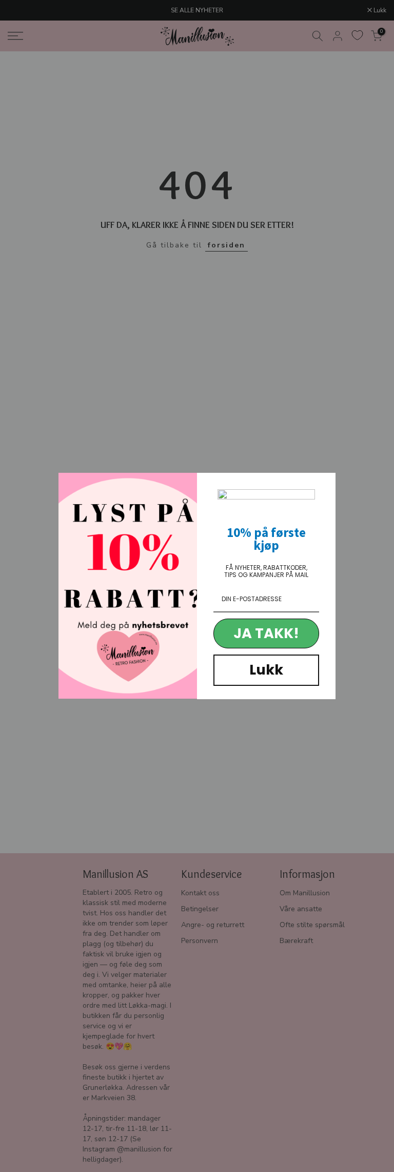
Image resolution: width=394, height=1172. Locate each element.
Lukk (266, 669)
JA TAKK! (266, 633)
